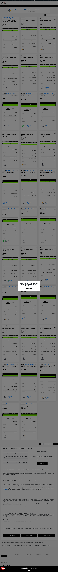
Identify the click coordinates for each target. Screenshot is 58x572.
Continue (29, 288)
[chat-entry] (3, 568)
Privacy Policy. (34, 568)
